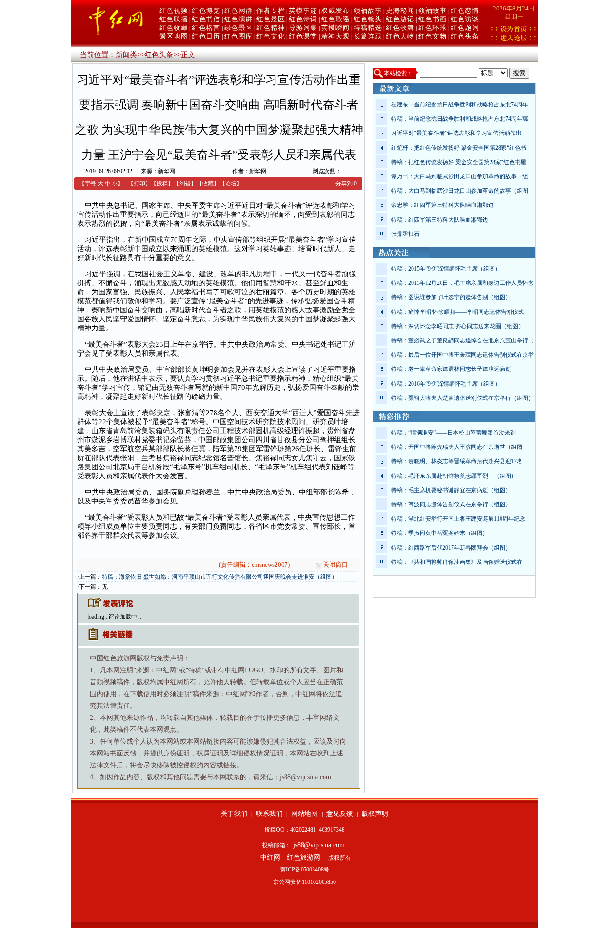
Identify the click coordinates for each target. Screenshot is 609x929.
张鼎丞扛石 (405, 234)
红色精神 (270, 27)
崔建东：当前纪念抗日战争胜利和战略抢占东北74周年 (459, 104)
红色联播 (173, 19)
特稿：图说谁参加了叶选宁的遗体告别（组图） (451, 297)
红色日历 (206, 36)
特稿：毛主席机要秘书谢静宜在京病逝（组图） (451, 490)
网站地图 (304, 813)
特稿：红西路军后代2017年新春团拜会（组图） (451, 547)
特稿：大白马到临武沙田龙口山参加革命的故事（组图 (459, 190)
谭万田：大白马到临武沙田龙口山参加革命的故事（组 (459, 176)
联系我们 (269, 813)
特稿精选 (368, 27)
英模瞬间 (335, 27)
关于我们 (234, 813)
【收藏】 (207, 183)
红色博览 (206, 10)
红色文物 (432, 36)
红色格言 (206, 27)
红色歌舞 (400, 27)
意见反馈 (339, 813)
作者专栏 (270, 10)
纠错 (185, 183)
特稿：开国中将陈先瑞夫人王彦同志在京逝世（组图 (456, 447)
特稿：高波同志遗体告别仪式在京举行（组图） (451, 504)
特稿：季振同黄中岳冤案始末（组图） (439, 533)
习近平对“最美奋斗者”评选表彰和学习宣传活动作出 (456, 133)
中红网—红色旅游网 (290, 857)
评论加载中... (124, 616)
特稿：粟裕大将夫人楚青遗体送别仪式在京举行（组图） (462, 398)
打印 (139, 183)
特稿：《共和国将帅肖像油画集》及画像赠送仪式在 (456, 562)
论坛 (230, 183)
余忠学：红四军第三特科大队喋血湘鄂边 (442, 205)
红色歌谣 (335, 19)
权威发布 (335, 10)
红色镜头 (368, 19)
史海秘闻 (400, 10)
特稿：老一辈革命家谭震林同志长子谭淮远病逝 (451, 369)
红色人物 (400, 36)
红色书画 (432, 19)
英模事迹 (303, 10)
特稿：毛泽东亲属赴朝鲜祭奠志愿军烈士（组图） (454, 476)
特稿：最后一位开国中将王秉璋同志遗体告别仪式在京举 (462, 354)
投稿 (162, 183)
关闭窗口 (335, 564)
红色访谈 (465, 19)
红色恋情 (465, 10)
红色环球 (432, 27)
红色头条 (465, 36)
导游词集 (303, 27)
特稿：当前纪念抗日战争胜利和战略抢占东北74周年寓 (459, 119)
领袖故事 (368, 10)
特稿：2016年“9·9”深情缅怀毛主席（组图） (446, 383)
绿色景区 (238, 27)
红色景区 (270, 19)
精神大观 (335, 36)
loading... (98, 616)
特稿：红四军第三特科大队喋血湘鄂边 (439, 219)
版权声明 (375, 813)
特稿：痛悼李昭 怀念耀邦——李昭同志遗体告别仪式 (457, 312)
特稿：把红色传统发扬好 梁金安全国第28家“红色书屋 (458, 162)
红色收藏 (173, 27)
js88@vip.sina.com (318, 845)
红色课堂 (303, 36)
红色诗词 (303, 19)
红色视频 (173, 10)
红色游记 (400, 19)
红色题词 (465, 27)
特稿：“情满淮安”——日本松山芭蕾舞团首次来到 (453, 432)
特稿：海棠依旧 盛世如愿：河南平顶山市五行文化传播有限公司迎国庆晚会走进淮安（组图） (219, 576)
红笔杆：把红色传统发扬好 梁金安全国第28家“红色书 (458, 148)
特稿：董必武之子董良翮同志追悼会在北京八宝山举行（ (462, 340)
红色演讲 (238, 19)
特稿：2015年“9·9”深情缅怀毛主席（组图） (446, 268)
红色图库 (238, 36)
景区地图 (173, 36)
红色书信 (206, 19)
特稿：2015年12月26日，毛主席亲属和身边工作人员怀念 (462, 283)
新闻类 (126, 54)
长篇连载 (368, 36)
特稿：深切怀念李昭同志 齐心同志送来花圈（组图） (457, 326)
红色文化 (270, 36)
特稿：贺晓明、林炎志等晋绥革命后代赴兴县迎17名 (456, 461)
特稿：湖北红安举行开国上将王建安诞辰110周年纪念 (458, 518)
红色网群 (238, 10)
